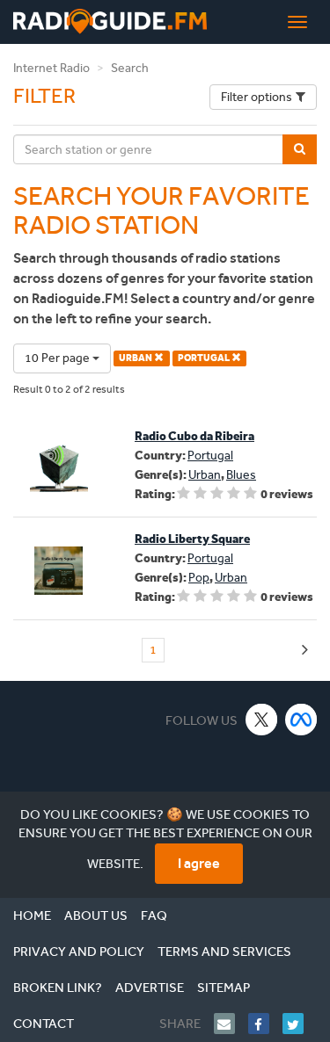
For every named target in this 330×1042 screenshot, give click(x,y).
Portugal (210, 455)
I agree (199, 863)
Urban (204, 474)
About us (96, 915)
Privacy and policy (78, 951)
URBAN (136, 358)
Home (32, 915)
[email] (231, 1023)
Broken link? (57, 987)
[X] (261, 719)
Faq (154, 915)
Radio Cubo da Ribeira (194, 436)
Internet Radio (51, 68)
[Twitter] (299, 1023)
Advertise (149, 987)
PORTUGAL (204, 358)
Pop (198, 577)
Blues (241, 474)
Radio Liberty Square (192, 539)
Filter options (256, 97)
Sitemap (223, 987)
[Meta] (301, 719)
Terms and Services (224, 951)
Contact (43, 1023)
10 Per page (58, 358)
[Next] (305, 650)
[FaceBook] (265, 1023)
